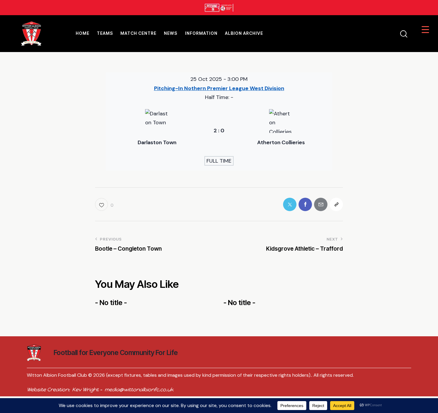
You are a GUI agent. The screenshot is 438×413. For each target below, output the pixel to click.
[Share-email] (320, 204)
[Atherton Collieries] (281, 130)
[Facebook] (305, 204)
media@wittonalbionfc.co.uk (139, 389)
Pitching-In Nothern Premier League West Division (219, 88)
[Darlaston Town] (157, 130)
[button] (104, 204)
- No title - (111, 303)
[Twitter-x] (289, 204)
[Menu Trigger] (425, 29)
